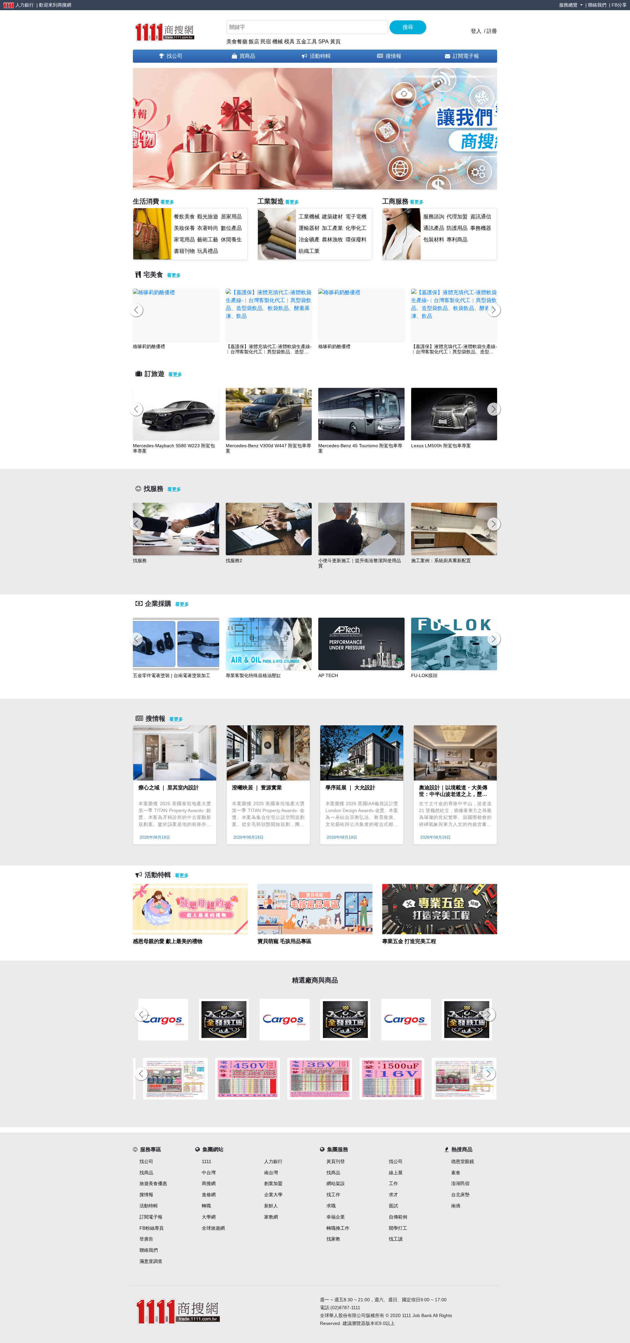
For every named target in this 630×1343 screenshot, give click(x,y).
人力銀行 (273, 1161)
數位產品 (231, 228)
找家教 (333, 1239)
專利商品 (457, 239)
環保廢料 (356, 239)
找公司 (174, 56)
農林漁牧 (332, 239)
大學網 (209, 1217)
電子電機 (356, 216)
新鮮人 (271, 1205)
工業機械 (309, 216)
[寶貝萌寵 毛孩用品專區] (315, 949)
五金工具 (306, 41)
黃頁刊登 (335, 1161)
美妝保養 (184, 228)
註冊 (492, 31)
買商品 (247, 56)
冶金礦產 (309, 239)
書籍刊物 (184, 251)
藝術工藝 (207, 239)
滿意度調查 (150, 1261)
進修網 (209, 1194)
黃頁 (335, 41)
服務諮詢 (433, 216)
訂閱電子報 (466, 56)
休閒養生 (231, 239)
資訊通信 (480, 216)
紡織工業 (309, 251)
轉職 (206, 1205)
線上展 (396, 1172)
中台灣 (209, 1172)
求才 (393, 1194)
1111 (206, 1161)
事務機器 (480, 228)
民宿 (266, 41)
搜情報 (393, 56)
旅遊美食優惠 (153, 1183)
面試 (393, 1205)
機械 (277, 41)
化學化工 (356, 228)
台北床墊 (460, 1194)
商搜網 (64, 5)
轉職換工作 (337, 1228)
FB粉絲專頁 (151, 1228)
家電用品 (184, 239)
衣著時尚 (207, 228)
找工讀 (396, 1239)
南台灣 (271, 1172)
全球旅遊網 (213, 1228)
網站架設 (335, 1183)
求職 (331, 1205)
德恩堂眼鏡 (462, 1161)
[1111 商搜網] (164, 30)
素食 (455, 1172)
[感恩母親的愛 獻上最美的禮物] (190, 949)
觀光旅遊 (207, 216)
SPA (323, 41)
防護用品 (457, 228)
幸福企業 (335, 1217)
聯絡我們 (597, 5)
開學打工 (398, 1228)
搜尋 (408, 27)
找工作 (333, 1194)
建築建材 (332, 216)
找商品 (146, 1172)
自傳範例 (398, 1217)
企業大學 (273, 1194)
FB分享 (619, 5)
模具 (289, 41)
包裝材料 (433, 239)
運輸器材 (309, 228)
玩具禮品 (207, 251)
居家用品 (231, 216)
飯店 (254, 41)
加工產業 (332, 228)
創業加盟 (273, 1183)
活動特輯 (320, 56)
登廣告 (146, 1239)
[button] (156, 132)
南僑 (455, 1205)
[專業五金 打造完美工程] (439, 949)
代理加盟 (457, 216)
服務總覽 (569, 5)
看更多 (167, 202)
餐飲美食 (184, 216)
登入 (476, 31)
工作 (393, 1183)
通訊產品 (433, 228)
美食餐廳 (236, 41)
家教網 (271, 1217)
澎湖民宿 (460, 1183)
